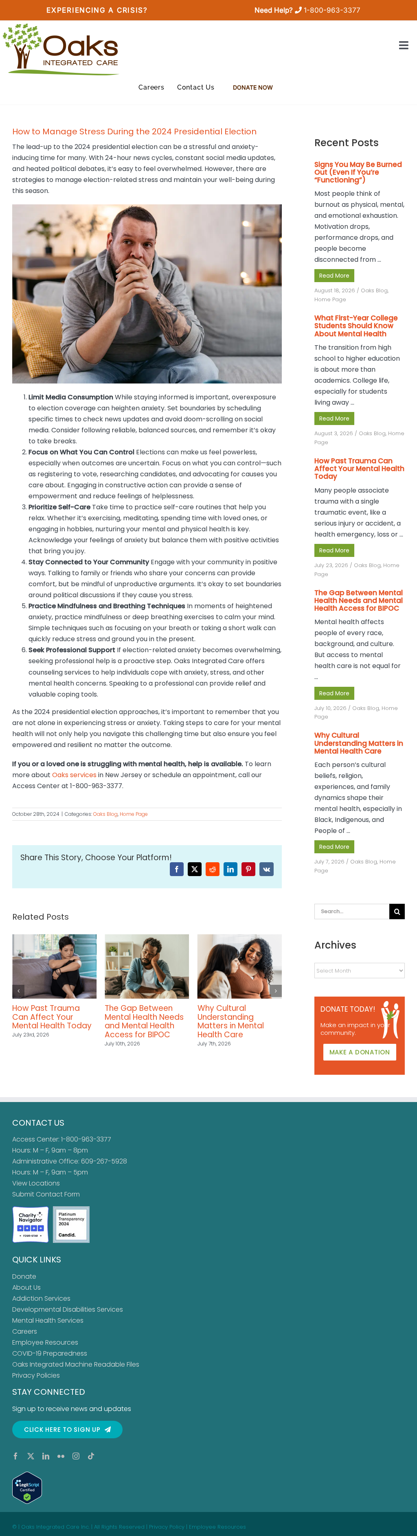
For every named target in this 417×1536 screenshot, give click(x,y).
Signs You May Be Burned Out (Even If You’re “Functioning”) (252, 1017)
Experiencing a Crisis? (96, 10)
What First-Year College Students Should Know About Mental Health (356, 325)
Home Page (134, 814)
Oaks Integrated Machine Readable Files (75, 1364)
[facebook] (15, 1456)
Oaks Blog (105, 814)
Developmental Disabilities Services (67, 1309)
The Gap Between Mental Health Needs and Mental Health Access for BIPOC (67, 1021)
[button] (18, 991)
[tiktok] (91, 1456)
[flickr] (60, 1456)
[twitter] (30, 1456)
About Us (26, 1287)
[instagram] (75, 1456)
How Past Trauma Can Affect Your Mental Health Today (359, 468)
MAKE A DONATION (359, 1052)
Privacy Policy (166, 1527)
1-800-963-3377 (332, 10)
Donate (24, 1276)
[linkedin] (45, 1456)
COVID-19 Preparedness (49, 1353)
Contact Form (58, 1194)
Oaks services (74, 775)
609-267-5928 (104, 1161)
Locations (44, 1183)
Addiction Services (41, 1298)
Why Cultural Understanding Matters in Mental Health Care (153, 1021)
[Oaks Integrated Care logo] (61, 49)
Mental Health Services (47, 1320)
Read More (334, 276)
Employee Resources (45, 1342)
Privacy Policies (36, 1375)
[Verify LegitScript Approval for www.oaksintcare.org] (208, 1488)
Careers (24, 1331)
